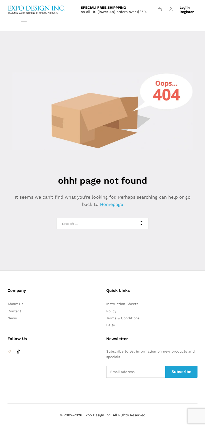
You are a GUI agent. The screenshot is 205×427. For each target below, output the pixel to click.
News (12, 318)
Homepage (111, 204)
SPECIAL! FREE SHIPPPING (103, 7)
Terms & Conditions (123, 318)
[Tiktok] (18, 352)
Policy (111, 311)
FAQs (110, 325)
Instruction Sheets (122, 304)
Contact (14, 311)
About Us (15, 304)
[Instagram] (9, 352)
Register (187, 12)
